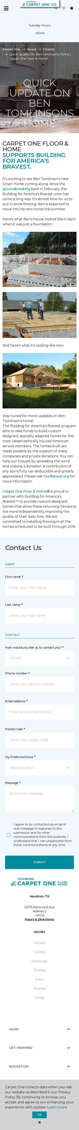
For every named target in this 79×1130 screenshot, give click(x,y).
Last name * (14, 604)
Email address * (16, 701)
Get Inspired (20, 1048)
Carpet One (11, 49)
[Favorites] (64, 8)
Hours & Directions (39, 919)
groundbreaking (16, 189)
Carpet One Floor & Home (25, 491)
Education (19, 1066)
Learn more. (57, 1107)
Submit (39, 862)
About (31, 49)
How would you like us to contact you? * (34, 647)
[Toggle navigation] (6, 8)
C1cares (49, 49)
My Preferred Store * (20, 757)
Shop (14, 1029)
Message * (12, 782)
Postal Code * (15, 729)
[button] (56, 8)
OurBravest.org (56, 476)
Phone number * (17, 673)
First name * (14, 576)
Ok (39, 1115)
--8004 (39, 33)
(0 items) (71, 8)
